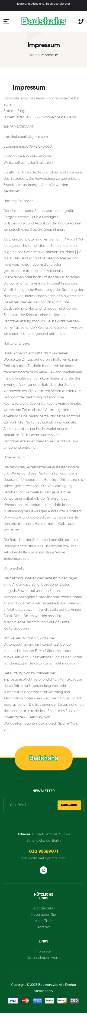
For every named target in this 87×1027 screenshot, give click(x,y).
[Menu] (6, 21)
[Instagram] (44, 870)
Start (33, 55)
